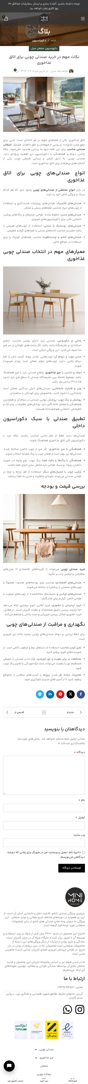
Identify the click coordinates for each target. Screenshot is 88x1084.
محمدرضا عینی (59, 71)
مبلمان (44, 1066)
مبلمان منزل (37, 49)
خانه (53, 40)
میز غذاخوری (46, 1058)
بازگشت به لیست (44, 712)
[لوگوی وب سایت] (44, 18)
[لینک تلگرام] (40, 694)
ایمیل (80, 817)
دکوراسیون (39, 40)
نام (81, 800)
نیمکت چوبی (44, 1074)
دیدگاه (79, 752)
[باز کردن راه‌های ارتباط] (9, 1066)
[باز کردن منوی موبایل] (83, 18)
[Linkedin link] (50, 694)
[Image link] (67, 1030)
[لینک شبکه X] (71, 694)
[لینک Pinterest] (60, 694)
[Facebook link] (81, 694)
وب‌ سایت (79, 835)
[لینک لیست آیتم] (44, 988)
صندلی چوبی (46, 1049)
